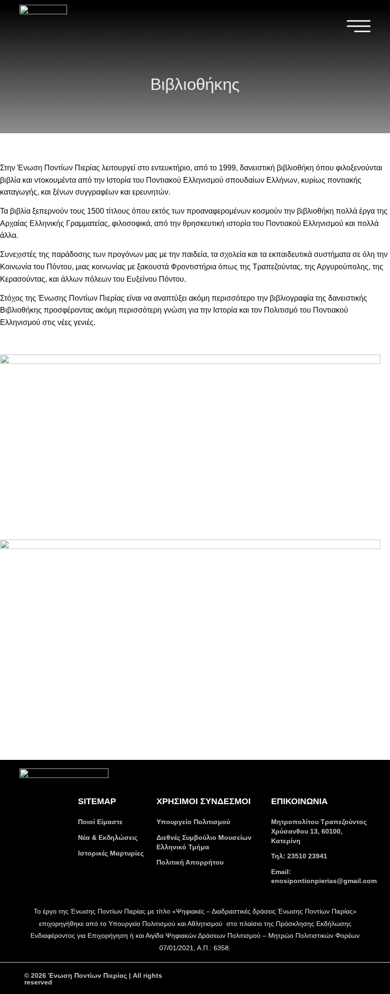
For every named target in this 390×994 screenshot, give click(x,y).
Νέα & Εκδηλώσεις (107, 837)
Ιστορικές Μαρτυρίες (111, 853)
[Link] (360, 978)
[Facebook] (255, 978)
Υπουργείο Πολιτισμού (193, 822)
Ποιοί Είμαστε (100, 822)
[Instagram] (307, 978)
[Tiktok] (334, 978)
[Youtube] (281, 978)
